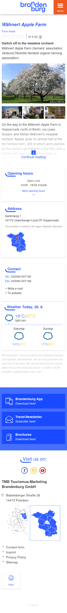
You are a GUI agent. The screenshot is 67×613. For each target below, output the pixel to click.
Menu (60, 10)
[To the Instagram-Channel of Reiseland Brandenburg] (33, 470)
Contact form (15, 547)
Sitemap (12, 562)
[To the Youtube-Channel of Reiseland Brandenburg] (42, 470)
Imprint (11, 552)
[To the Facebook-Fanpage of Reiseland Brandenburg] (24, 470)
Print (11, 584)
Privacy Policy (16, 557)
